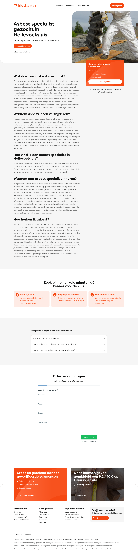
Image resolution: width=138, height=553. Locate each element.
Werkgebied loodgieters (76, 546)
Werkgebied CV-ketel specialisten (26, 546)
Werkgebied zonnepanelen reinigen (58, 539)
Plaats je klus (117, 6)
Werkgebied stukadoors (91, 549)
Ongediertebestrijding (74, 517)
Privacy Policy (19, 539)
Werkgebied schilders (34, 539)
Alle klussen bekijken (26, 495)
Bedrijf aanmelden (100, 518)
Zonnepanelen (71, 520)
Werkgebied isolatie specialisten (53, 546)
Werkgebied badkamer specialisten (100, 546)
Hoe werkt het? (84, 5)
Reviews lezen (80, 495)
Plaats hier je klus (23, 46)
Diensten (59, 5)
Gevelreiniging (71, 512)
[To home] (25, 5)
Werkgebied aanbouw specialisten (59, 542)
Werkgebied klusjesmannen (112, 549)
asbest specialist (54, 163)
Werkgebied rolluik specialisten (68, 549)
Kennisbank (70, 5)
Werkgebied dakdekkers (83, 542)
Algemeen (43, 512)
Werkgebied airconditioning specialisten (29, 542)
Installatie (43, 520)
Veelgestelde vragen (23, 520)
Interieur (42, 522)
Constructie (44, 514)
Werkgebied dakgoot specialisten (86, 539)
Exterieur (43, 517)
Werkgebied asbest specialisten (106, 542)
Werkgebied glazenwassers (44, 549)
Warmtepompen (72, 514)
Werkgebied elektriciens (23, 549)
